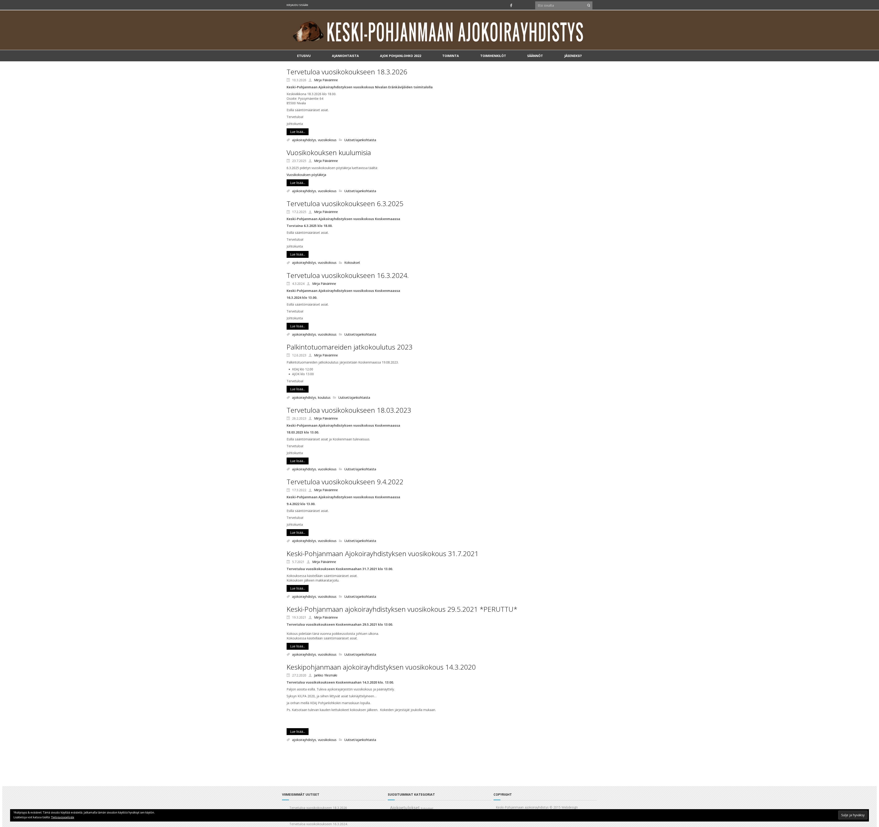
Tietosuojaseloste (62, 817)
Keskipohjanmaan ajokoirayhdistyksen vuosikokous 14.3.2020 (381, 667)
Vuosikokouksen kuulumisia (329, 152)
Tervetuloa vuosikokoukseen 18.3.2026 (347, 71)
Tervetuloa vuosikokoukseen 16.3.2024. (348, 275)
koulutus (324, 397)
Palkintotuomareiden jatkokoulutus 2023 (349, 347)
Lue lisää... (297, 131)
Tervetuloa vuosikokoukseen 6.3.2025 (345, 203)
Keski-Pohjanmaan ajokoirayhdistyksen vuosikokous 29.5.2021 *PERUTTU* (402, 609)
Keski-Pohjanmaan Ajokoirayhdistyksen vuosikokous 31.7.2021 (382, 553)
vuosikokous (327, 140)
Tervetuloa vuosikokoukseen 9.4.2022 (345, 481)
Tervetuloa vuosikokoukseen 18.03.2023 (349, 410)
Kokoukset (352, 263)
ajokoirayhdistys (304, 140)
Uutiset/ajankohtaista (360, 140)
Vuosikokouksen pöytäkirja (306, 174)
